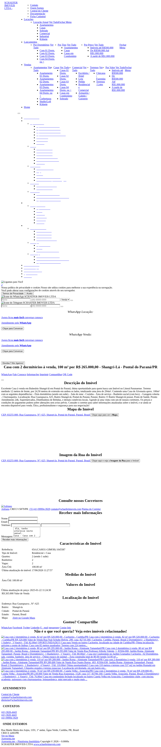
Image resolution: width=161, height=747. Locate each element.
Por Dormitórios (41, 44)
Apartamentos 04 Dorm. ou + (46, 93)
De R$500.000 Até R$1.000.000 (99, 52)
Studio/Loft (45, 101)
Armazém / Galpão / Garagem (83, 96)
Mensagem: (7, 536)
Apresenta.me (8, 738)
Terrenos (94, 67)
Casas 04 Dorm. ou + (65, 88)
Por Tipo (62, 44)
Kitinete (43, 39)
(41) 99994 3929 (9, 717)
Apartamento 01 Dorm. (46, 74)
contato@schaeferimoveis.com (66, 509)
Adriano (5, 509)
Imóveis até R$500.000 (101, 47)
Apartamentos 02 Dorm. (46, 80)
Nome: (4, 518)
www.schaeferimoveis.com (46, 744)
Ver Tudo (53, 22)
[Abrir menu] (19, 112)
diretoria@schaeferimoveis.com (17, 700)
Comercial (45, 33)
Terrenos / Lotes (100, 83)
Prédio (81, 81)
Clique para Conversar (13, 328)
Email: (4, 521)
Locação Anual (40, 22)
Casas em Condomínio (70, 54)
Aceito (29, 293)
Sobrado (44, 30)
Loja (80, 78)
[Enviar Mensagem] (62, 306)
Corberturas (45, 98)
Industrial (44, 36)
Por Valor (110, 67)
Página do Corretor (91, 509)
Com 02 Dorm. (47, 53)
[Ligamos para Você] (12, 282)
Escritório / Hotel (83, 74)
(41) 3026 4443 (9, 715)
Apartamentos (46, 25)
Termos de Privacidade (13, 293)
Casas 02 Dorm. (64, 77)
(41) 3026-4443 (9, 712)
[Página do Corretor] (6, 506)
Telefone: (6, 525)
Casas (42, 27)
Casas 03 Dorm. (64, 83)
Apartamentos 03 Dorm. (46, 86)
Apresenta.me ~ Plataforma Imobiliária (20, 741)
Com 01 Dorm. (47, 50)
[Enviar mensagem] (71, 300)
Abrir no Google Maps (23, 617)
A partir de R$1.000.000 (102, 56)
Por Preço (89, 44)
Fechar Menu (65, 22)
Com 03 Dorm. (47, 56)
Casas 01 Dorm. (64, 71)
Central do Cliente (10, 694)
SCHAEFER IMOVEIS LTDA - (11, 5)
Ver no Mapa (7, 735)
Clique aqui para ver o (104, 415)
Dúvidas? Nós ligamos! (13, 363)
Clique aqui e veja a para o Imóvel (115, 461)
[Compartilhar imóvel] (2, 380)
